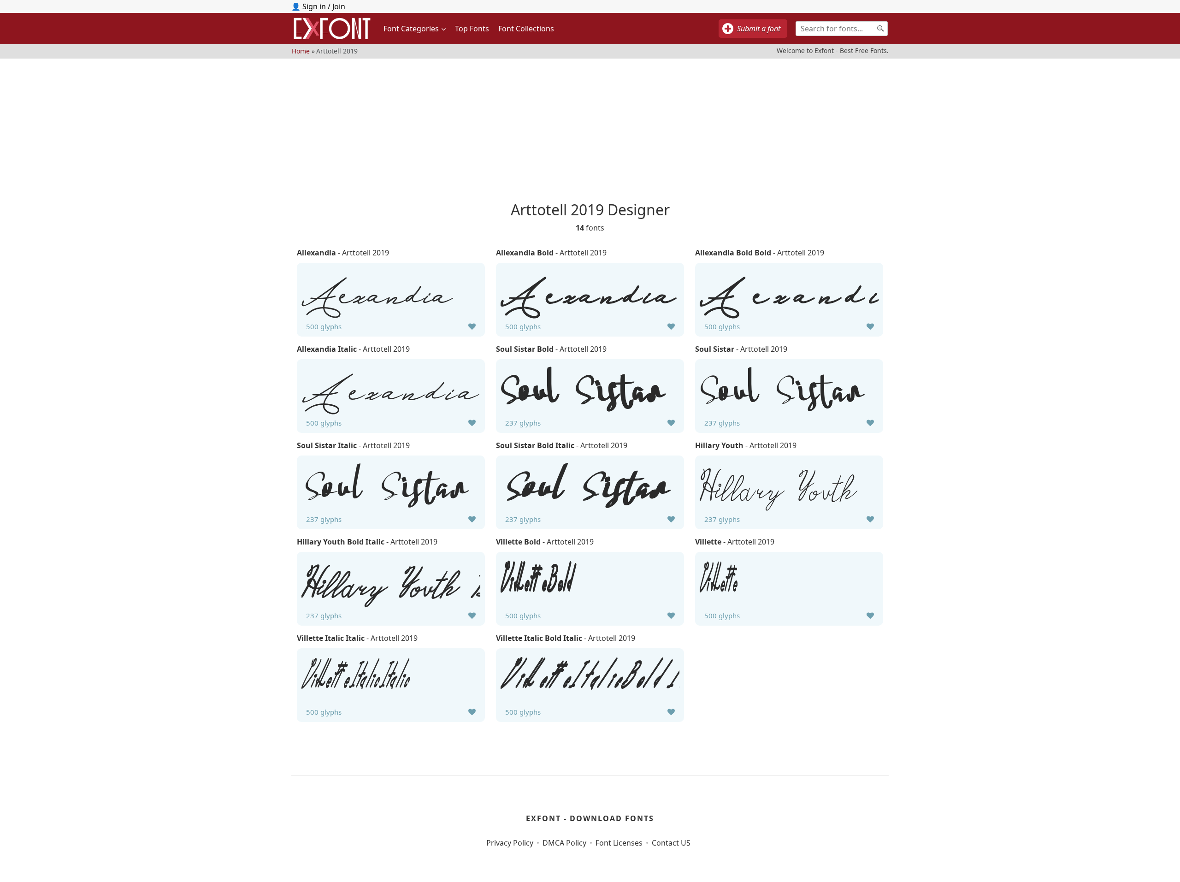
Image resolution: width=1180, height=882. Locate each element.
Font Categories (411, 29)
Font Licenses (619, 843)
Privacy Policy (509, 843)
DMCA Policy (564, 843)
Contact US (671, 843)
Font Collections (526, 29)
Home (301, 51)
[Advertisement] (590, 123)
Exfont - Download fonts (590, 818)
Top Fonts (472, 29)
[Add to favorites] (472, 326)
